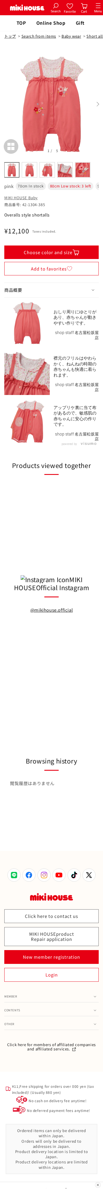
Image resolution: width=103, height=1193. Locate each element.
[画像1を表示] (11, 169)
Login (51, 975)
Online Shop (51, 23)
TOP (21, 23)
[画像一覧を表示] (11, 146)
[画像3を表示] (47, 169)
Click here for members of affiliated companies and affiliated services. (51, 1047)
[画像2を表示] (29, 169)
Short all (94, 36)
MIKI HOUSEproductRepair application (51, 936)
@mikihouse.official (51, 610)
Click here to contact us (51, 916)
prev (5, 104)
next (97, 104)
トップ (10, 36)
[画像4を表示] (65, 169)
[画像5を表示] (82, 169)
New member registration (51, 957)
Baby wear (71, 36)
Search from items (38, 36)
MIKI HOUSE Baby (21, 197)
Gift (80, 23)
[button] (51, 290)
